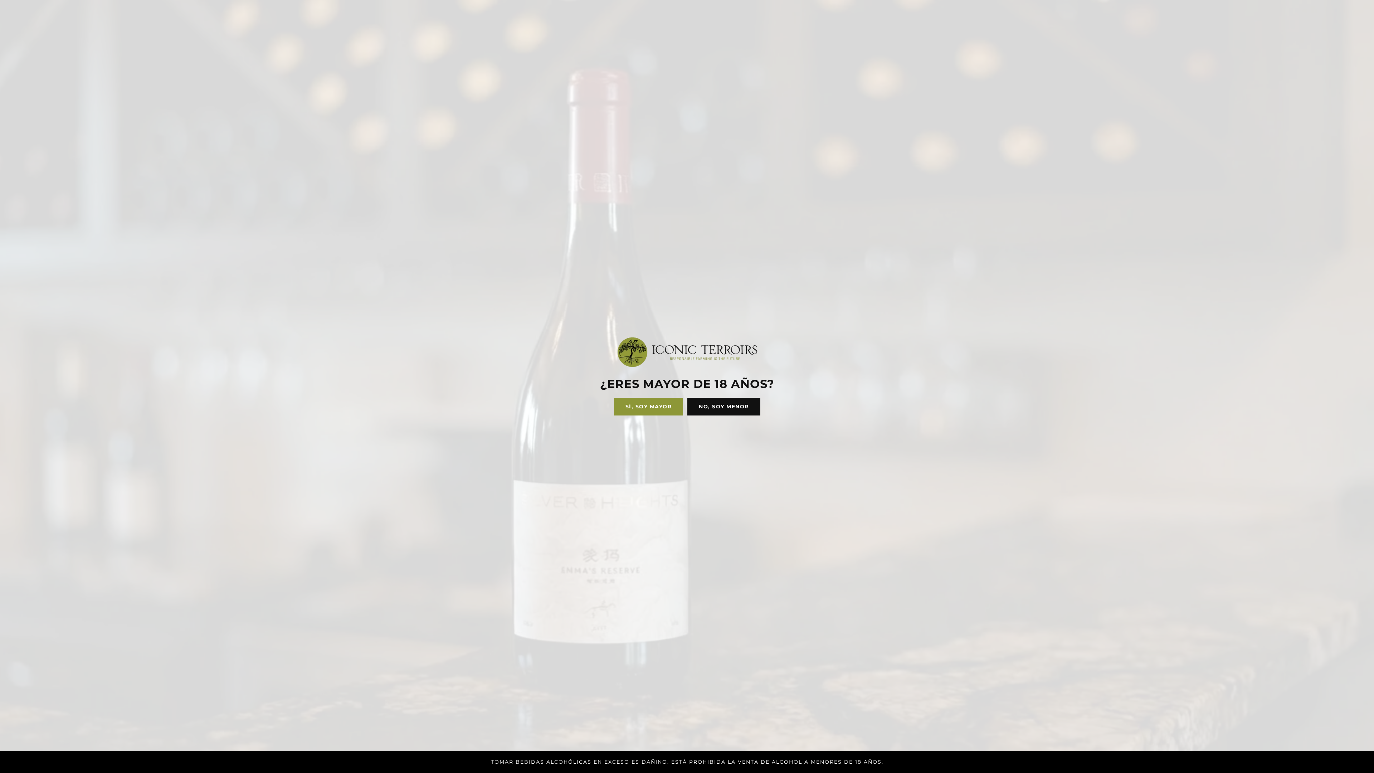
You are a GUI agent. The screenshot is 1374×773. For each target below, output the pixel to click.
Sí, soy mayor (648, 406)
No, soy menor (724, 406)
